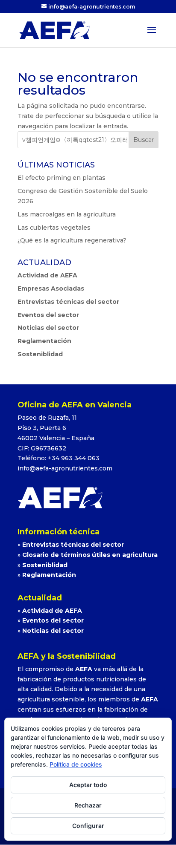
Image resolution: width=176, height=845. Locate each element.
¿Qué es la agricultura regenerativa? (72, 240)
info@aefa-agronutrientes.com (65, 468)
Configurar (88, 825)
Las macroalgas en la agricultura (67, 214)
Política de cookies (76, 764)
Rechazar (88, 805)
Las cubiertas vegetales (54, 227)
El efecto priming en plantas (62, 178)
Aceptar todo (88, 784)
